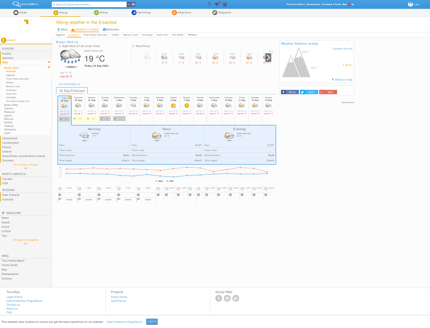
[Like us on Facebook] (218, 298)
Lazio (7, 133)
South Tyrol (11, 67)
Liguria (8, 115)
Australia (7, 199)
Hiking (62, 12)
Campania (10, 129)
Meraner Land (130, 34)
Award (6, 222)
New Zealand (10, 195)
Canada (7, 179)
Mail (330, 92)
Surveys (7, 278)
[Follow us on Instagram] (227, 298)
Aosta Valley (11, 104)
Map (4, 269)
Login (417, 4)
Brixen (348, 65)
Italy (5, 62)
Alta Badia (177, 34)
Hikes (64, 29)
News (5, 218)
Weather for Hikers (87, 29)
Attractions (184, 12)
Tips (4, 235)
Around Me (135, 4)
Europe (8, 49)
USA (5, 183)
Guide (22, 12)
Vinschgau (147, 34)
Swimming (143, 12)
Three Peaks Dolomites (95, 34)
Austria (6, 53)
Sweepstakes (10, 274)
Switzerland (9, 138)
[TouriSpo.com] (26, 5)
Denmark (8, 160)
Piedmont (9, 112)
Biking (103, 12)
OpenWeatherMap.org (69, 83)
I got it (152, 321)
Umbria (8, 122)
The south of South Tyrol (18, 101)
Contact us (13, 305)
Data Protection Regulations (124, 322)
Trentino (8, 108)
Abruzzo (9, 118)
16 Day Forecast (72, 90)
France (6, 147)
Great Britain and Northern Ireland (23, 156)
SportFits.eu (118, 301)
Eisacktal (74, 34)
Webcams (113, 29)
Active (5, 227)
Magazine (224, 12)
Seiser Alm (162, 34)
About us (12, 308)
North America (14, 174)
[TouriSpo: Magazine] (235, 298)
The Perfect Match (13, 261)
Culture (6, 231)
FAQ (9, 312)
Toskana (9, 125)
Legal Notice (15, 297)
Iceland (6, 151)
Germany (8, 58)
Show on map (343, 79)
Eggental (60, 34)
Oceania (8, 190)
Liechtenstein (10, 143)
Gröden (115, 34)
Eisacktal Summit (342, 48)
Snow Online (119, 297)
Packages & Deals (331, 4)
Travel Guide (10, 265)
